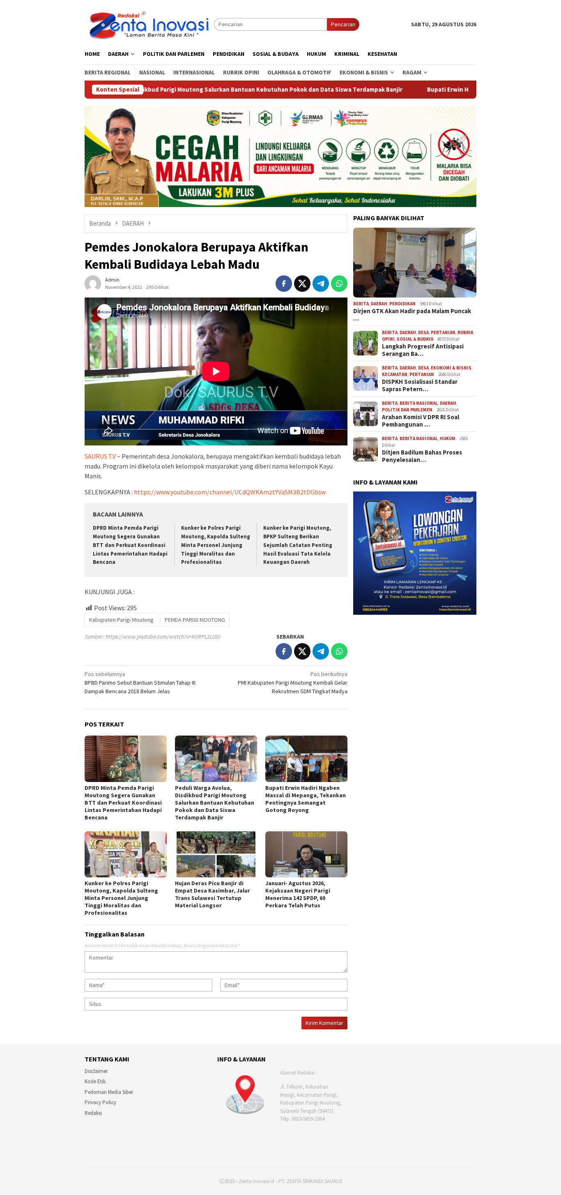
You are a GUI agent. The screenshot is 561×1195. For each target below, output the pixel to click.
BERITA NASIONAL (419, 403)
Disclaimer (96, 1071)
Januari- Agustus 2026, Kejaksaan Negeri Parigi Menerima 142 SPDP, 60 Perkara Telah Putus (297, 894)
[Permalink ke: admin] (93, 282)
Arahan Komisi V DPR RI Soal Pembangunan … (420, 420)
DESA (423, 332)
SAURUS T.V (100, 456)
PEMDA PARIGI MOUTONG (195, 619)
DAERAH (379, 304)
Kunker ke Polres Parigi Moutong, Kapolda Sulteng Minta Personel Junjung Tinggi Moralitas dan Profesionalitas (215, 545)
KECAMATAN (394, 374)
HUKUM (447, 438)
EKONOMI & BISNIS (451, 368)
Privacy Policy (100, 1102)
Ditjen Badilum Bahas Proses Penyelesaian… (422, 456)
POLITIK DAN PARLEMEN (407, 410)
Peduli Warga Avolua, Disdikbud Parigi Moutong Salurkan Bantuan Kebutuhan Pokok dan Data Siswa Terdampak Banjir (174, 89)
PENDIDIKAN (402, 304)
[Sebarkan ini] (284, 283)
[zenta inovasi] (149, 24)
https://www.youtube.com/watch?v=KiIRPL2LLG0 (163, 636)
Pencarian (343, 24)
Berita (361, 304)
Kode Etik (95, 1081)
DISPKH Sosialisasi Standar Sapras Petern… (420, 385)
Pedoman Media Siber (109, 1092)
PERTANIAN (443, 332)
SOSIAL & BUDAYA (415, 339)
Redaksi (93, 1113)
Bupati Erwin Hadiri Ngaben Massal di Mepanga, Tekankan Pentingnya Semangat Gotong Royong (305, 799)
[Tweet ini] (302, 283)
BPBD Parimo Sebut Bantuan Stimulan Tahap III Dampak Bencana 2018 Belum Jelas (140, 682)
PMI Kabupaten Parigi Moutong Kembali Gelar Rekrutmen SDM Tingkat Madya (292, 682)
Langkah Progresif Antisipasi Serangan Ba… (423, 350)
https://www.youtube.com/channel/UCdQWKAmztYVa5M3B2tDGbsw (230, 492)
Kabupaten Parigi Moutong (121, 619)
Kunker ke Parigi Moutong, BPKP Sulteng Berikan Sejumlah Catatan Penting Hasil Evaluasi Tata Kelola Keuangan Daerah (297, 545)
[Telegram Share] (321, 283)
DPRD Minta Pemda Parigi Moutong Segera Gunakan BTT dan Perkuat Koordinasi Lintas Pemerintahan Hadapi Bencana (130, 545)
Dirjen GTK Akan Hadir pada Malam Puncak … (412, 314)
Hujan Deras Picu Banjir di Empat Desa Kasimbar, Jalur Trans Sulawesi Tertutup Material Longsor (212, 894)
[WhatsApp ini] (339, 283)
